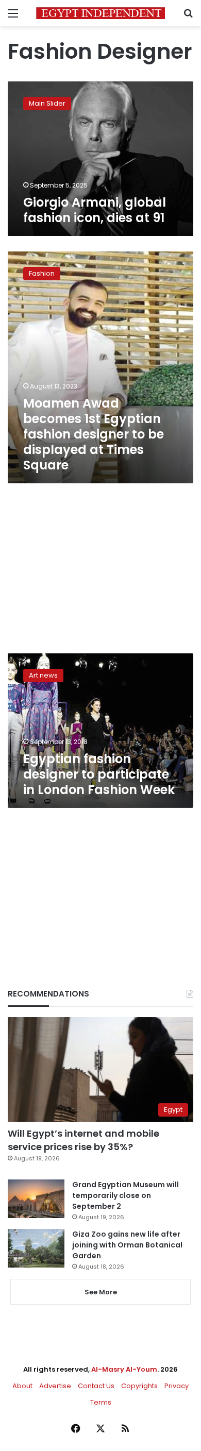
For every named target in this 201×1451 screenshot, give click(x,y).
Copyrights (139, 1386)
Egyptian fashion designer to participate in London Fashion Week (99, 774)
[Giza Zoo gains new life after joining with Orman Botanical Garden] (36, 1248)
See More (101, 1292)
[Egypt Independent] (100, 13)
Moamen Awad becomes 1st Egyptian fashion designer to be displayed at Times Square (93, 434)
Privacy (176, 1386)
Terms (100, 1402)
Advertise (55, 1386)
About (22, 1386)
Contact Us (96, 1386)
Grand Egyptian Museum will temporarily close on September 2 (125, 1195)
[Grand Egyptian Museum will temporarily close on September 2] (36, 1198)
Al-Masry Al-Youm (124, 1369)
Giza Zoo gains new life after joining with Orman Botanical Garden (127, 1245)
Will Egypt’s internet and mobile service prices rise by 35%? (83, 1140)
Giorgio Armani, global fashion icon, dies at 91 (94, 210)
